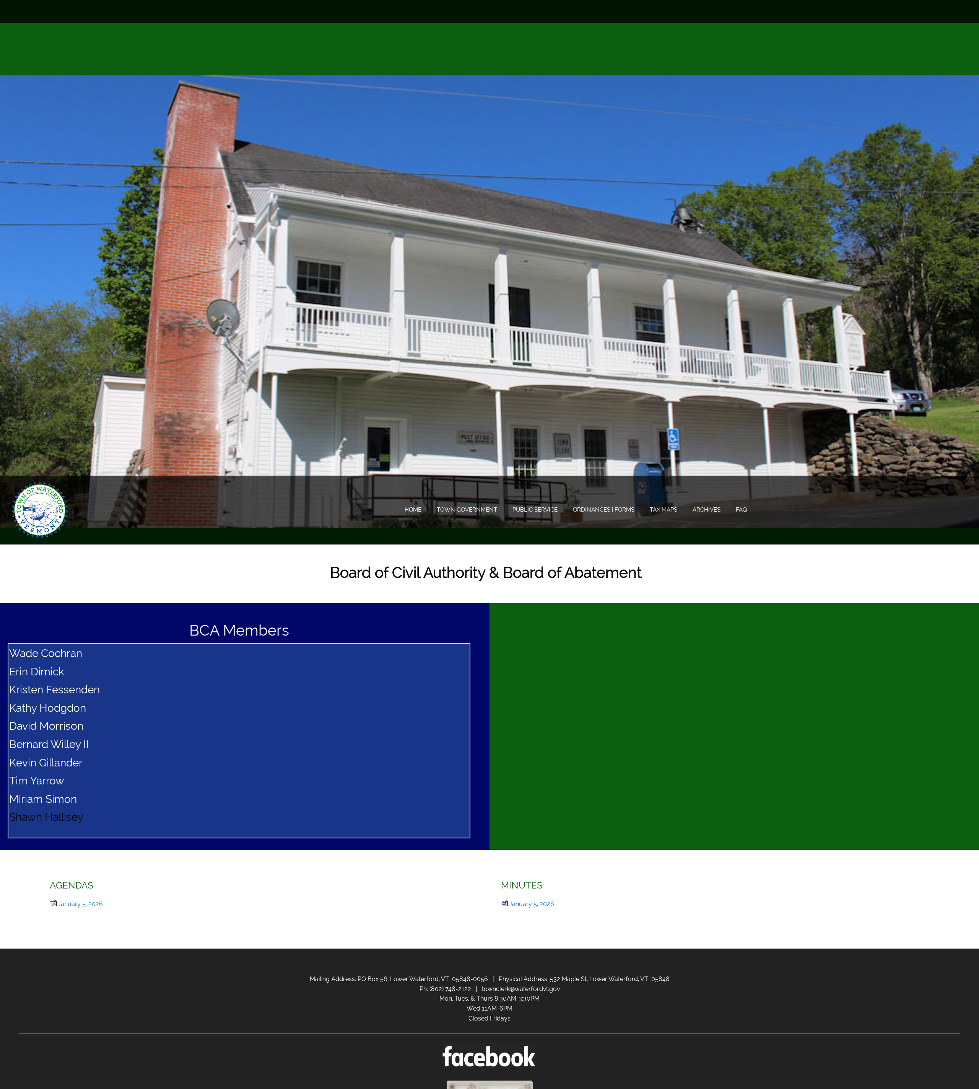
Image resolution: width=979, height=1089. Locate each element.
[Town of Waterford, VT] (40, 510)
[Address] (942, 11)
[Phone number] (919, 11)
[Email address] (931, 11)
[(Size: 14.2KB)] (53, 904)
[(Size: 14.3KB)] (505, 904)
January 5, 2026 (80, 904)
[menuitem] (413, 510)
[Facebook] (954, 11)
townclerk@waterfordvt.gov (521, 989)
